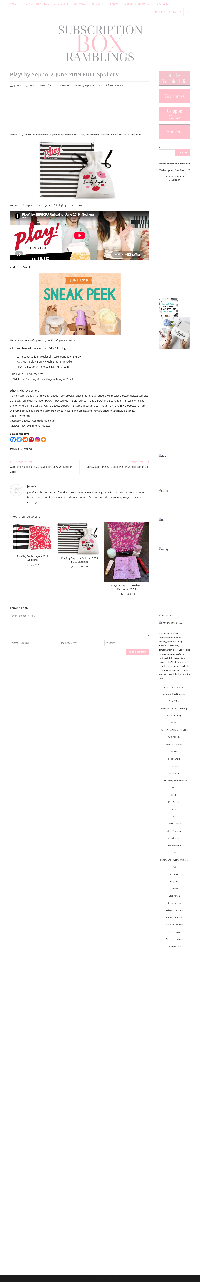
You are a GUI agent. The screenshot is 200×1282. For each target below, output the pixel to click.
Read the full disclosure (129, 134)
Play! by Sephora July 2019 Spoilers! (32, 558)
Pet (174, 867)
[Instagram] (37, 439)
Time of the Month (174, 939)
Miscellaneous (174, 845)
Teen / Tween (174, 931)
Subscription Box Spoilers (174, 170)
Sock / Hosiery (174, 903)
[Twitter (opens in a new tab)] (155, 12)
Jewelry (174, 794)
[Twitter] (19, 439)
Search (162, 147)
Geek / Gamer (174, 773)
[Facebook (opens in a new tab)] (160, 12)
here (161, 678)
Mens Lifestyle (174, 838)
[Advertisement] (79, 113)
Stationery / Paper (174, 924)
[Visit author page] (16, 490)
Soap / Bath (174, 895)
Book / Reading (174, 715)
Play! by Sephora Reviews (35, 425)
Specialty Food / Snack (174, 910)
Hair (174, 787)
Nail (174, 852)
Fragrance (174, 766)
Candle (174, 722)
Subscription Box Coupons (175, 178)
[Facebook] (13, 439)
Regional (174, 874)
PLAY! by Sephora (61, 85)
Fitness (174, 751)
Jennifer (18, 85)
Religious (174, 881)
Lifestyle (174, 816)
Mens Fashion (174, 823)
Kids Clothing (174, 802)
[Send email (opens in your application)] (179, 11)
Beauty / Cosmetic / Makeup (38, 420)
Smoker (174, 888)
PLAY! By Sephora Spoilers (89, 85)
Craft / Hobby (174, 737)
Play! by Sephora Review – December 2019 (126, 587)
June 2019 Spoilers (23, 449)
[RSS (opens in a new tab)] (174, 12)
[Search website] (187, 12)
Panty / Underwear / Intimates (174, 859)
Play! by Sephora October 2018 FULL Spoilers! (79, 559)
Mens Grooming (174, 830)
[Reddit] (25, 439)
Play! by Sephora (67, 205)
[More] (43, 439)
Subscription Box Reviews (174, 163)
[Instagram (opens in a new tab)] (170, 12)
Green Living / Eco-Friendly (174, 780)
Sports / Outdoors (174, 917)
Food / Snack (174, 758)
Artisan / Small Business (174, 693)
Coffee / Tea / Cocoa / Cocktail (174, 729)
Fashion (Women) (174, 744)
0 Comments (117, 85)
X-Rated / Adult (174, 946)
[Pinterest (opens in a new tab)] (165, 12)
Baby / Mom (174, 701)
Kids (174, 809)
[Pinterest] (31, 439)
